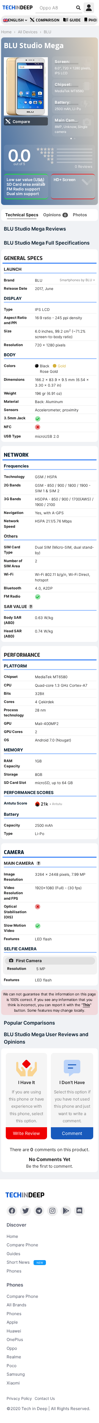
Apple (12, 1322)
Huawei (14, 1331)
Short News (25, 1262)
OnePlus (15, 1339)
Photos (80, 214)
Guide (75, 20)
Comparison (47, 20)
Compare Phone (22, 1244)
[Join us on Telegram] (39, 1211)
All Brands (16, 1304)
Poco (11, 1365)
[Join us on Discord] (79, 1211)
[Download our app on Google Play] (66, 1211)
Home (12, 1236)
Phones (14, 1271)
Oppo (12, 1348)
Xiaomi (13, 1383)
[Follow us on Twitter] (25, 1211)
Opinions (54, 214)
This (86, 1005)
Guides (13, 1253)
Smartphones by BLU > (77, 280)
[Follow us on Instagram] (52, 1211)
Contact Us (45, 1398)
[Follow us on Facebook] (12, 1211)
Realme (14, 1356)
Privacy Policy (19, 1398)
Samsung (16, 1374)
